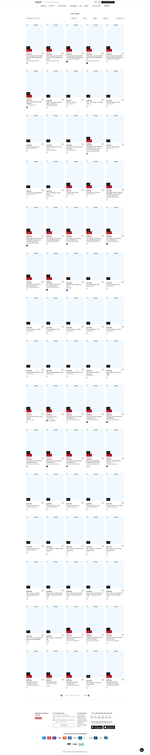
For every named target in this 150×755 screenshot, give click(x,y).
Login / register (108, 2)
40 (85, 695)
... (82, 695)
